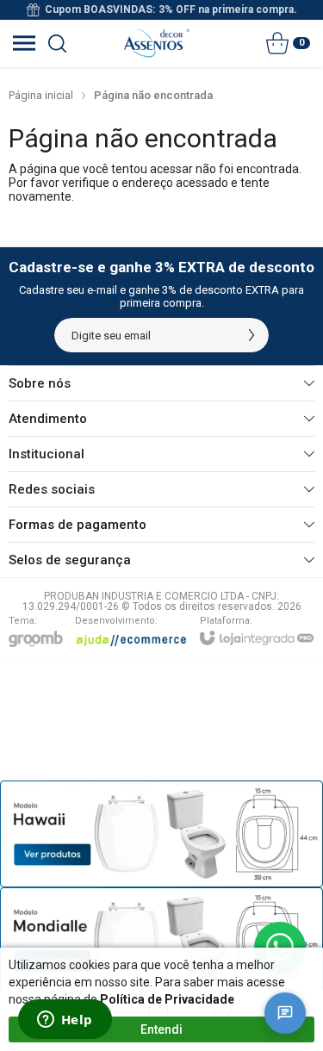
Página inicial (41, 95)
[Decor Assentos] (156, 43)
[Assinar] (251, 335)
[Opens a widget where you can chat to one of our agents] (64, 1020)
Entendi (161, 1029)
